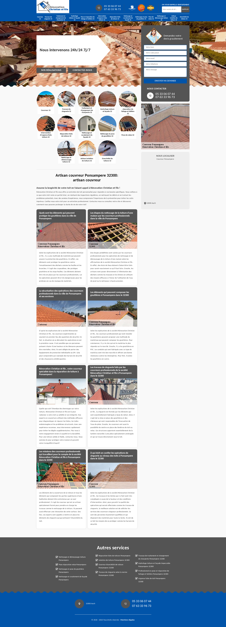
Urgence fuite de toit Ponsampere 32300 (151, 580)
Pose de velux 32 (151, 18)
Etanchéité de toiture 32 (184, 18)
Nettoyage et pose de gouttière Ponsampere (71, 570)
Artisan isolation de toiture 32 (173, 18)
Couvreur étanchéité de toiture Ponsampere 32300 (111, 566)
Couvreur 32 (40, 18)
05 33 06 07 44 (112, 6)
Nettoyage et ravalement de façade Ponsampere (73, 578)
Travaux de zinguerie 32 (48, 18)
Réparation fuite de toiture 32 (115, 18)
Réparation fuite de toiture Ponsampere (114, 556)
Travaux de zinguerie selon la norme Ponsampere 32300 (113, 573)
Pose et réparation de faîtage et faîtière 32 (88, 18)
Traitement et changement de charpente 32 (61, 18)
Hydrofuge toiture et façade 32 (74, 18)
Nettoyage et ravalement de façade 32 (128, 18)
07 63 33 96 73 (112, 9)
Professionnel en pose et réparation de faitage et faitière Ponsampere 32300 (153, 572)
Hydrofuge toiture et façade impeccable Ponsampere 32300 (154, 565)
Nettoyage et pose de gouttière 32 (141, 18)
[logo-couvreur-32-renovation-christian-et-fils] (52, 6)
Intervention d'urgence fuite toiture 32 (102, 18)
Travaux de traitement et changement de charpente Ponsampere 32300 (153, 557)
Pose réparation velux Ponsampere (72, 565)
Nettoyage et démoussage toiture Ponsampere (72, 558)
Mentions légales (127, 620)
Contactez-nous (82, 70)
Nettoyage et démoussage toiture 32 (161, 18)
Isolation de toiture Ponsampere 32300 (114, 560)
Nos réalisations (51, 70)
